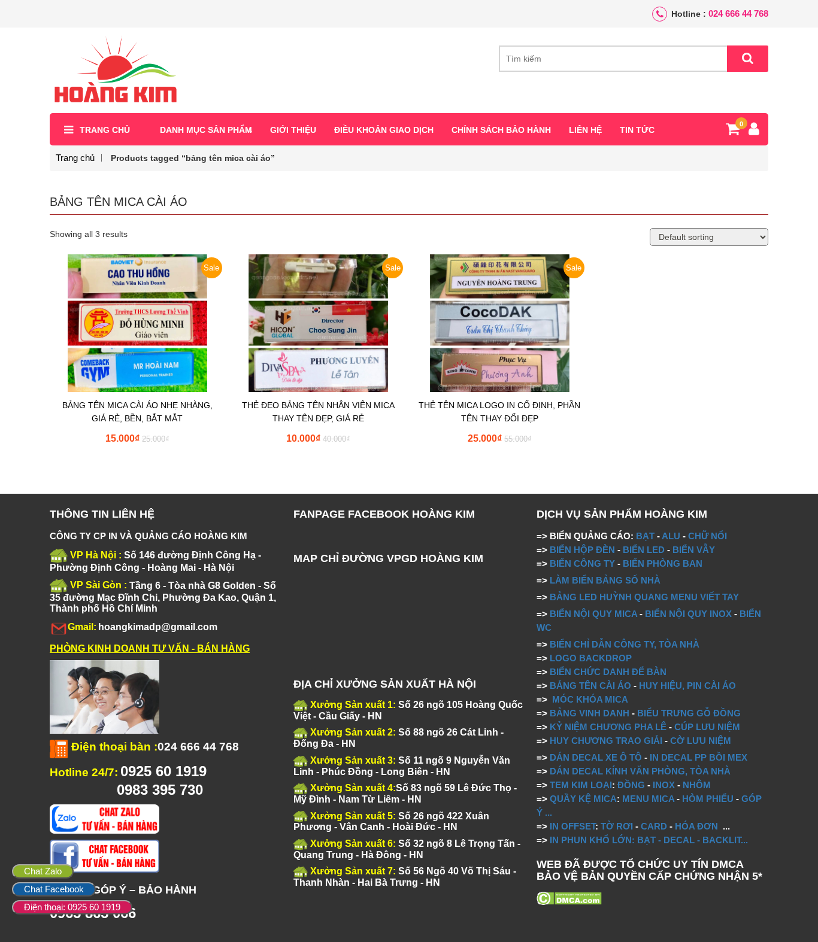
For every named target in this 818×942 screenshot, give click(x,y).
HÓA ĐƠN (696, 826)
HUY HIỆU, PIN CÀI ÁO (687, 685)
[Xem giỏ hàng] (733, 131)
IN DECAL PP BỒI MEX (698, 757)
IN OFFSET (572, 826)
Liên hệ (585, 130)
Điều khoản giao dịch (384, 130)
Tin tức (637, 130)
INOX (664, 785)
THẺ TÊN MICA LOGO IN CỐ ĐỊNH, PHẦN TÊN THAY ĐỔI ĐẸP (499, 411)
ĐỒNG (631, 785)
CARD (654, 826)
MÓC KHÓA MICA (590, 699)
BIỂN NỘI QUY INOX (688, 614)
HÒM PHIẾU (708, 799)
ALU (671, 536)
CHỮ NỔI (707, 536)
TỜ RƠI (617, 826)
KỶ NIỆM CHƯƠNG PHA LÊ (608, 727)
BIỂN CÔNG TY (582, 563)
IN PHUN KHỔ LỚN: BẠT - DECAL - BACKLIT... (649, 840)
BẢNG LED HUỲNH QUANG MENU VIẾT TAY (644, 597)
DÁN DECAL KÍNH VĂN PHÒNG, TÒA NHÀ (640, 771)
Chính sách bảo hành (501, 130)
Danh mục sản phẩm (206, 130)
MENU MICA (648, 799)
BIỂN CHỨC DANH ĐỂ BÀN (606, 672)
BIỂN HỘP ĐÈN (582, 550)
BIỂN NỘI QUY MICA (593, 614)
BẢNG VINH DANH (589, 713)
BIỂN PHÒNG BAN (662, 563)
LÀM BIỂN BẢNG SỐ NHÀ (606, 580)
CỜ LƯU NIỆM (700, 741)
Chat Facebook (54, 889)
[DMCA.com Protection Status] (569, 898)
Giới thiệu (293, 130)
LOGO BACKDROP (591, 658)
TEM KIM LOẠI (581, 785)
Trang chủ (105, 130)
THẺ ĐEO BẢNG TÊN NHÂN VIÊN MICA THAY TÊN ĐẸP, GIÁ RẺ (318, 411)
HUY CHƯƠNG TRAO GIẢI (606, 741)
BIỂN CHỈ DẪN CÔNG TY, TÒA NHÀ (624, 644)
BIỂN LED (644, 550)
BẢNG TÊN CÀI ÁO (590, 685)
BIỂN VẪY (693, 550)
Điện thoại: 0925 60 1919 (72, 907)
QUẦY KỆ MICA (583, 799)
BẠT (645, 536)
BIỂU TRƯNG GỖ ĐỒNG (689, 713)
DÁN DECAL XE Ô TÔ (596, 757)
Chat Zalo (43, 871)
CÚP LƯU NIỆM (707, 727)
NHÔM (697, 785)
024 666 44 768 (738, 13)
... (547, 812)
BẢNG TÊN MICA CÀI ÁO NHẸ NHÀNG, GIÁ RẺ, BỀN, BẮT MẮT (137, 411)
